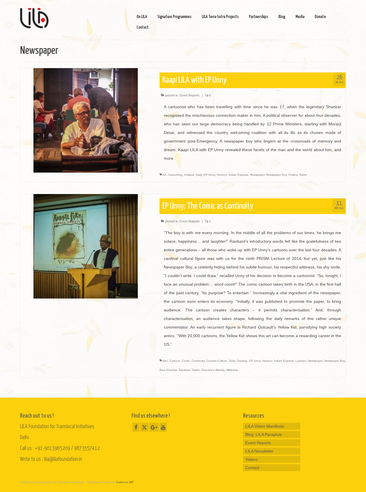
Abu (165, 360)
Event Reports (190, 95)
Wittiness (232, 370)
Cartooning (175, 174)
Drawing (242, 360)
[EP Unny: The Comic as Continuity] (85, 246)
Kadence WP (125, 482)
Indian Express (238, 174)
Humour (222, 174)
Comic (186, 360)
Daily (199, 174)
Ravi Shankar (168, 370)
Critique (189, 174)
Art (164, 174)
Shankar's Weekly (212, 370)
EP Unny (209, 174)
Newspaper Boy (276, 174)
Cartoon (175, 360)
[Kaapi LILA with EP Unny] (85, 120)
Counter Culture (216, 360)
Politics (293, 174)
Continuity (198, 360)
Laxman (301, 360)
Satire (303, 174)
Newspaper (257, 174)
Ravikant (184, 370)
